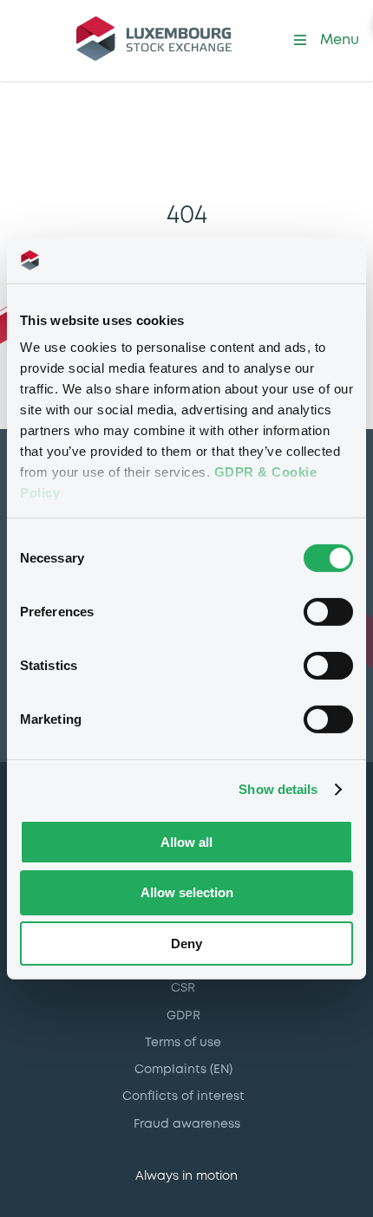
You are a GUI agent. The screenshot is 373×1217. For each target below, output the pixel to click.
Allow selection (187, 892)
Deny (186, 943)
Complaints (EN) (183, 1069)
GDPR (183, 1016)
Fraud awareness (187, 1124)
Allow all (186, 841)
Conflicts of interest (183, 1096)
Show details (278, 789)
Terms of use (183, 1043)
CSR (183, 988)
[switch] (328, 611)
